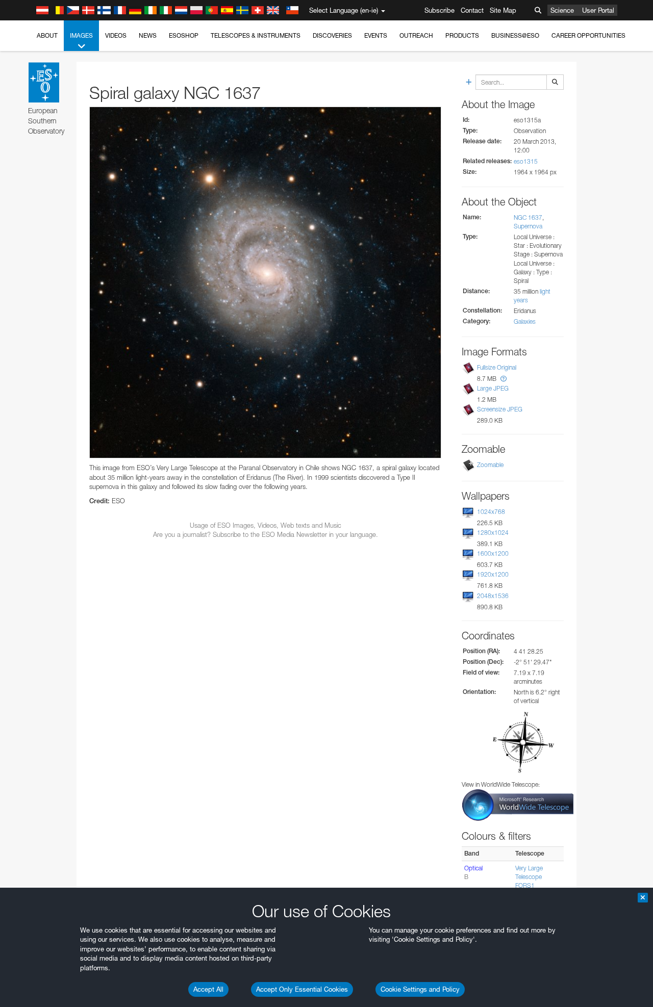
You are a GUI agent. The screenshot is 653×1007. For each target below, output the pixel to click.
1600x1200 (493, 553)
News (148, 35)
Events (375, 35)
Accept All (208, 989)
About (47, 35)
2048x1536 (493, 596)
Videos (116, 35)
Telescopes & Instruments (255, 35)
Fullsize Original (496, 367)
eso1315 (526, 161)
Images (81, 35)
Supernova (528, 226)
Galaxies (525, 321)
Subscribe (439, 10)
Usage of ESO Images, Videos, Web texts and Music (265, 525)
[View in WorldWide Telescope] (518, 804)
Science (562, 10)
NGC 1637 (528, 217)
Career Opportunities (588, 35)
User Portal (598, 10)
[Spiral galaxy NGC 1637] (265, 282)
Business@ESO (515, 35)
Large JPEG (493, 388)
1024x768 (491, 511)
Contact (472, 10)
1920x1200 (493, 574)
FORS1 (525, 885)
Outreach (416, 35)
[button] (503, 378)
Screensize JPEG (499, 409)
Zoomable (490, 465)
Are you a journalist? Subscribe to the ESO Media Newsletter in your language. (265, 534)
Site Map (503, 10)
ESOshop (183, 35)
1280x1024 (493, 532)
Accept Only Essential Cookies (302, 989)
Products (462, 35)
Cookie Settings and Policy (420, 989)
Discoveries (332, 35)
